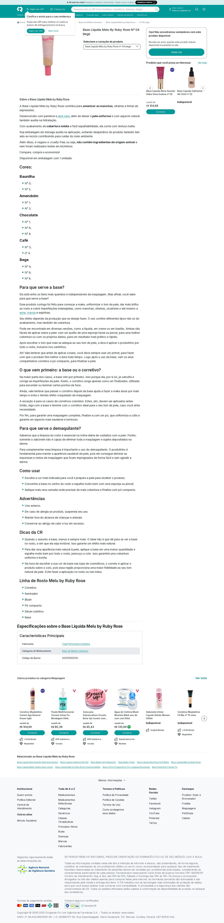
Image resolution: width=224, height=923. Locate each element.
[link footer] (72, 905)
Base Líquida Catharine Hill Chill (74, 762)
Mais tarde (53, 31)
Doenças (63, 836)
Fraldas (186, 803)
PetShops (187, 813)
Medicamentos (66, 794)
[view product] (160, 77)
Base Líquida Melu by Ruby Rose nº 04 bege (108, 46)
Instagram (155, 808)
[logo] (20, 9)
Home (22, 22)
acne (23, 312)
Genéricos (142, 15)
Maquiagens (189, 808)
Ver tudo (202, 62)
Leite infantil (108, 15)
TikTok (153, 823)
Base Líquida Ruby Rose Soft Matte (153, 762)
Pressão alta (92, 15)
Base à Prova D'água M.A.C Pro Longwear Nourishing (126, 767)
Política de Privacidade (115, 794)
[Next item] (204, 718)
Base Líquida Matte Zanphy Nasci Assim (35, 767)
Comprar (160, 111)
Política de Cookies (113, 799)
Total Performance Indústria (76, 644)
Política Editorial (26, 799)
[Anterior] (150, 88)
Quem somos (24, 794)
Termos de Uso (111, 804)
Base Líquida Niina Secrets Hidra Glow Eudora (37, 762)
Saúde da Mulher (125, 15)
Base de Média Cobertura (90, 22)
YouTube (154, 813)
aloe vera (63, 116)
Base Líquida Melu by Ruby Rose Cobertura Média (77, 767)
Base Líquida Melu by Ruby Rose (120, 22)
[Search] (156, 9)
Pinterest (154, 818)
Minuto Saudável (27, 820)
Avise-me (176, 52)
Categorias (64, 808)
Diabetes (79, 15)
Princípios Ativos (68, 826)
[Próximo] (203, 88)
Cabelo (186, 818)
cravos (31, 312)
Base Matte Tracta (126, 762)
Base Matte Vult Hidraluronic (103, 762)
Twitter (153, 798)
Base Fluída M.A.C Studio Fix (164, 767)
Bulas (61, 831)
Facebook (155, 803)
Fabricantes (65, 846)
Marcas (62, 841)
